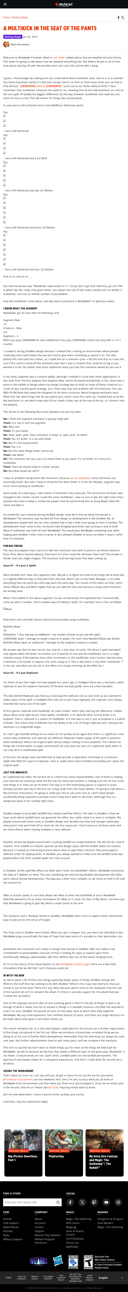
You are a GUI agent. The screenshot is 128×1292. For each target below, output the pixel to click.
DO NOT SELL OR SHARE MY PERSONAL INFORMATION (75, 1277)
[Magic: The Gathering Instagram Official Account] (118, 1202)
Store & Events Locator (75, 1232)
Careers (39, 1227)
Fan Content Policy (61, 1278)
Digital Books (11, 1227)
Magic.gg (71, 1227)
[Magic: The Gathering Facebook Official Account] (70, 1202)
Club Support (11, 1223)
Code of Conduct (21, 1278)
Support (39, 1231)
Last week (58, 57)
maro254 (52, 1087)
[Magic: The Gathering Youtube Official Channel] (106, 1202)
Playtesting (64, 1164)
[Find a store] (58, 1202)
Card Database (75, 1238)
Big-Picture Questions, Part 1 (23, 1164)
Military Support (12, 1239)
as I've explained (80, 478)
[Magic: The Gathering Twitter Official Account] (82, 1202)
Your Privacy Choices (90, 1278)
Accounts (40, 1223)
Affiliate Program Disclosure (45, 1240)
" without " (41, 86)
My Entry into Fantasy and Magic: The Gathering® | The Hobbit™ (105, 1164)
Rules (6, 1235)
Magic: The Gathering (78, 1219)
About (38, 1219)
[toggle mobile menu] (5, 4)
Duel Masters (105, 1223)
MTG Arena (72, 1223)
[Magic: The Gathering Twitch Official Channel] (94, 1202)
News (6, 17)
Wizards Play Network (47, 1235)
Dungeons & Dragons (110, 1219)
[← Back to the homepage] (64, 4)
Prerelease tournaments (18, 1079)
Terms (8, 1278)
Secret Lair (72, 1242)
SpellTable (72, 1246)
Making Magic (20, 17)
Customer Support (48, 1278)
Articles (7, 1219)
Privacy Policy (35, 1278)
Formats (8, 1231)
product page (74, 964)
